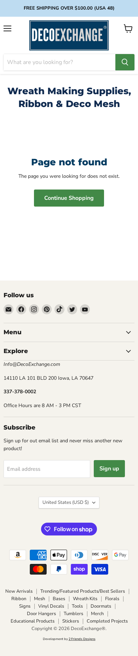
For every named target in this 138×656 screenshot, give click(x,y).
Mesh (39, 599)
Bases (59, 599)
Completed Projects (107, 621)
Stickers (70, 621)
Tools (77, 606)
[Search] (124, 62)
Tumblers (73, 613)
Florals (112, 599)
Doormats (101, 606)
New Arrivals (19, 591)
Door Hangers (41, 613)
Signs (24, 606)
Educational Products (32, 621)
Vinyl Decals (51, 606)
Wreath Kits (85, 599)
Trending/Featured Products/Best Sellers (82, 591)
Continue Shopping (69, 198)
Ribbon (18, 599)
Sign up (109, 469)
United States (65, 502)
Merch (97, 613)
